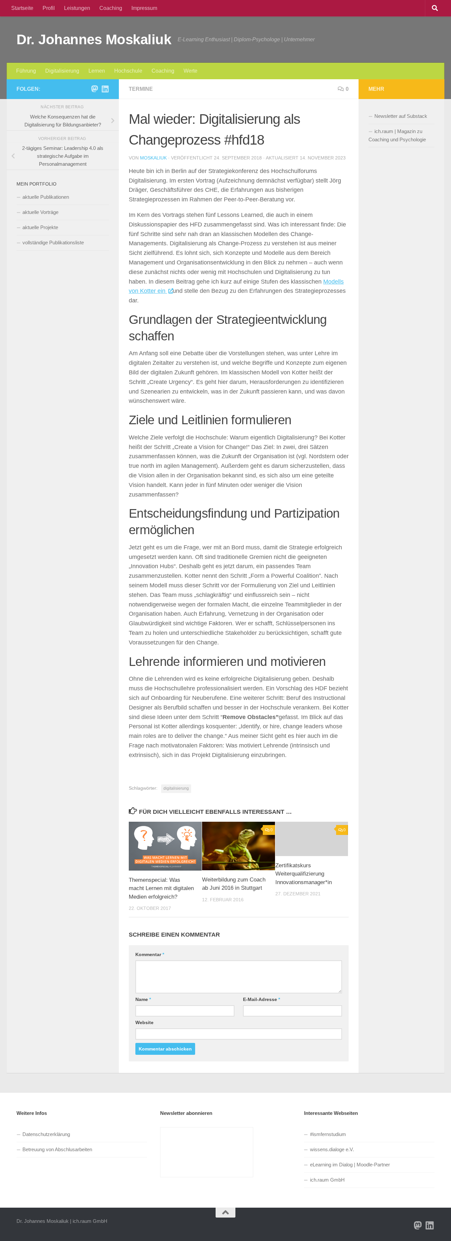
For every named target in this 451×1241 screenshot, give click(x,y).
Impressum (144, 8)
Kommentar (149, 954)
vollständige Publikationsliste (53, 242)
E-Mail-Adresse (261, 999)
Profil (49, 8)
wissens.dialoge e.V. (332, 1149)
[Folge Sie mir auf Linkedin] (105, 89)
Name (143, 999)
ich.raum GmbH (327, 1180)
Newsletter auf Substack (400, 116)
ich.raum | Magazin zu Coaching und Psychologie (397, 135)
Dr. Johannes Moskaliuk (94, 39)
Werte (190, 71)
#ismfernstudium (328, 1134)
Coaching (110, 8)
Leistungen (77, 8)
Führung (26, 71)
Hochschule (128, 71)
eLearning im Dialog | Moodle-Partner (350, 1164)
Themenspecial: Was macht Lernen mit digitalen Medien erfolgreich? (161, 888)
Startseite (22, 8)
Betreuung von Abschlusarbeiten (57, 1149)
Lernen (96, 71)
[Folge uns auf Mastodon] (94, 89)
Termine (141, 89)
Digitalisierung (62, 71)
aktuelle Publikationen (45, 197)
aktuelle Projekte (40, 227)
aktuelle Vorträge (40, 212)
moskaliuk (153, 157)
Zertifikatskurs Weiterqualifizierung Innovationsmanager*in (303, 873)
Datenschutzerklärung (46, 1134)
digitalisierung (176, 788)
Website (144, 1022)
